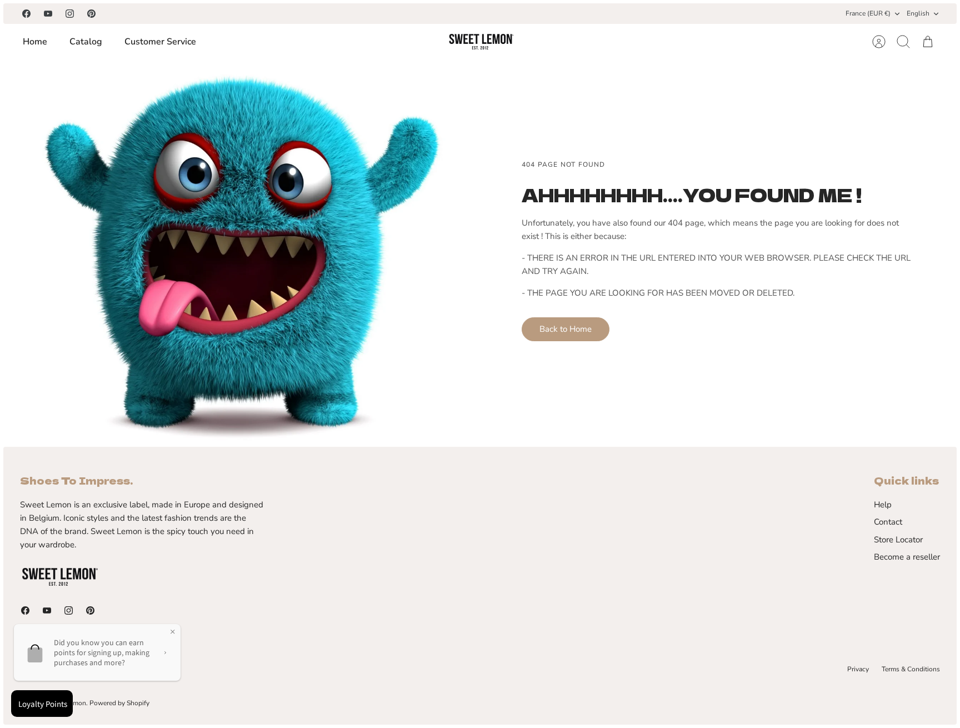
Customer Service (160, 42)
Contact (888, 521)
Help (883, 504)
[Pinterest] (91, 13)
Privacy (858, 669)
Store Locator (898, 539)
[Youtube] (48, 13)
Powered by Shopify (119, 703)
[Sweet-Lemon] (480, 41)
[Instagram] (70, 13)
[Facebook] (26, 13)
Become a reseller (907, 556)
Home (35, 42)
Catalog (85, 42)
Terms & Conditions (911, 669)
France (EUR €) (868, 13)
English (918, 13)
